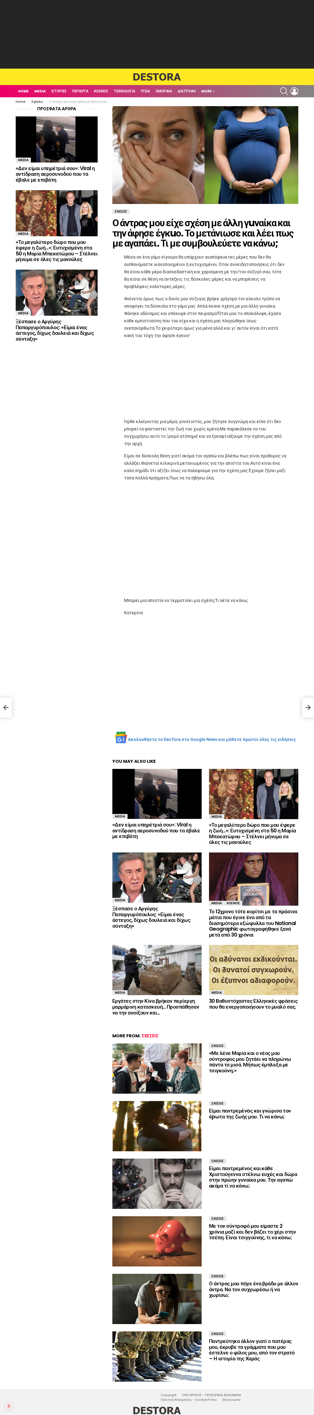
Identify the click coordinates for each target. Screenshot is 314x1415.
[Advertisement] (157, 34)
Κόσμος (101, 91)
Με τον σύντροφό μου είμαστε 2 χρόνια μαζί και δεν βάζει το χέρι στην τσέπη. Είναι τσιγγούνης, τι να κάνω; (252, 1231)
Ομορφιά (164, 91)
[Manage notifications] (9, 1406)
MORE (206, 91)
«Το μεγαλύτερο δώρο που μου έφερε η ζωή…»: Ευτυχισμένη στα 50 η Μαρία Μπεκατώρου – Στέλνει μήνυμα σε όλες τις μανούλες (252, 833)
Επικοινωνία (231, 1400)
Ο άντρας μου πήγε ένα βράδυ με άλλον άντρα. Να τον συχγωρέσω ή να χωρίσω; (253, 1289)
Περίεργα (80, 91)
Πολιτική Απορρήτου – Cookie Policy (189, 1400)
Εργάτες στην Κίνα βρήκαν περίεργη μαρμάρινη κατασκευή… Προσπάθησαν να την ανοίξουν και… (155, 1006)
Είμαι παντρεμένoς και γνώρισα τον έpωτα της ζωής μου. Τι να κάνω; (250, 1113)
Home (23, 91)
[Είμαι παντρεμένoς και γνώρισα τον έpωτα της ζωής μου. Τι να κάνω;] (157, 1126)
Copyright (168, 1395)
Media (40, 91)
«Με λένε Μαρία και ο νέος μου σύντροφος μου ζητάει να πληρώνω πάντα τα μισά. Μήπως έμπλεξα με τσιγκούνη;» (250, 1062)
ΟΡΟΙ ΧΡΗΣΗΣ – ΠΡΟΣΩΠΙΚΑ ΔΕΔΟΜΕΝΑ (211, 1395)
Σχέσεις (150, 1036)
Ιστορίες (58, 91)
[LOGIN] (294, 91)
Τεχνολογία (124, 91)
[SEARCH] (284, 91)
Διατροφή (187, 91)
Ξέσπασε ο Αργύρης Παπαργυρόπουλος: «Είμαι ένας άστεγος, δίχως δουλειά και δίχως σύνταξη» (151, 917)
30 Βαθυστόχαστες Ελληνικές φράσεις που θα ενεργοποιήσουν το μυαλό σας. (253, 1003)
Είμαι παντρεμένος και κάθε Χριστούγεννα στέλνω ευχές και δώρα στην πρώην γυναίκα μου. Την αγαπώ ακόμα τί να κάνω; (253, 1177)
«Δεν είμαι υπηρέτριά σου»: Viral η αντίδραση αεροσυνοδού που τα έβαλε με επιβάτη (156, 830)
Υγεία (145, 91)
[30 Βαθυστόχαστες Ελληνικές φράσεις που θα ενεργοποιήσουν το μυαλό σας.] (253, 970)
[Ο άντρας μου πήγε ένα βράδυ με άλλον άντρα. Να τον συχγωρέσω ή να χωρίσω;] (157, 1299)
